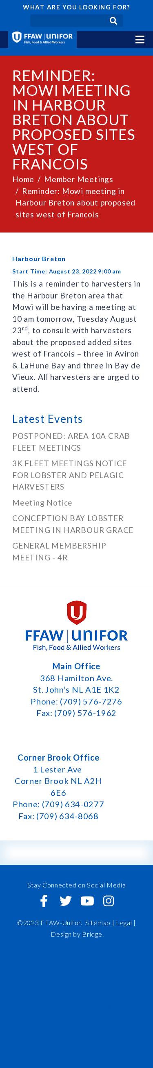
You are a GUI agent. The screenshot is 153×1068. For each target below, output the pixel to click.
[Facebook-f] (44, 901)
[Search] (113, 20)
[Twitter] (66, 901)
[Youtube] (87, 901)
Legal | (126, 922)
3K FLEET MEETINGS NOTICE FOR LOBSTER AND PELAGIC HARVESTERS (69, 474)
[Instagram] (109, 901)
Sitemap (98, 922)
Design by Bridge (76, 934)
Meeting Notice (42, 502)
